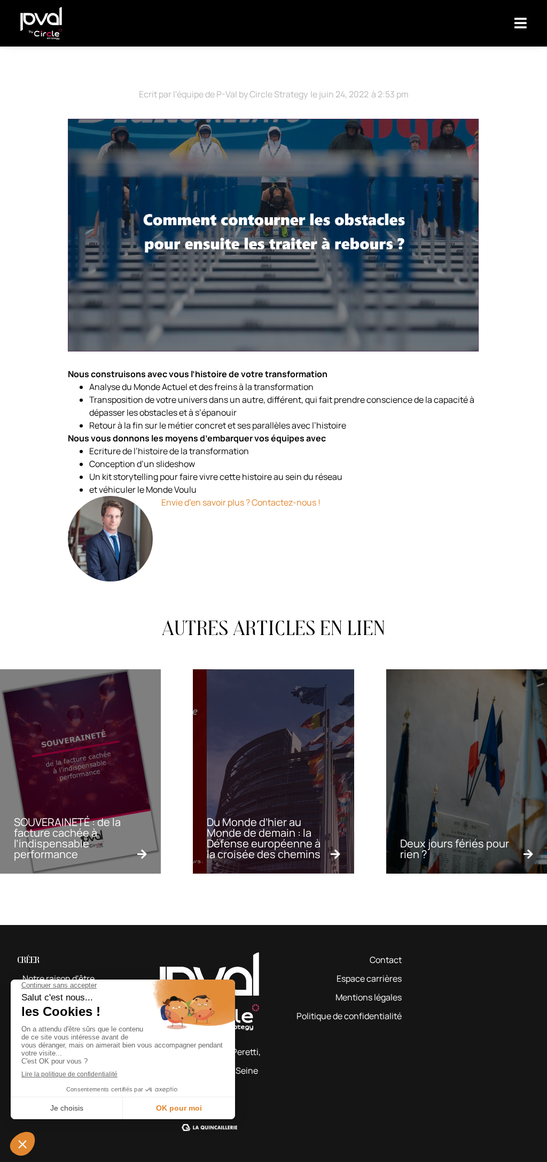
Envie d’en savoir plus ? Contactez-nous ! (241, 502)
